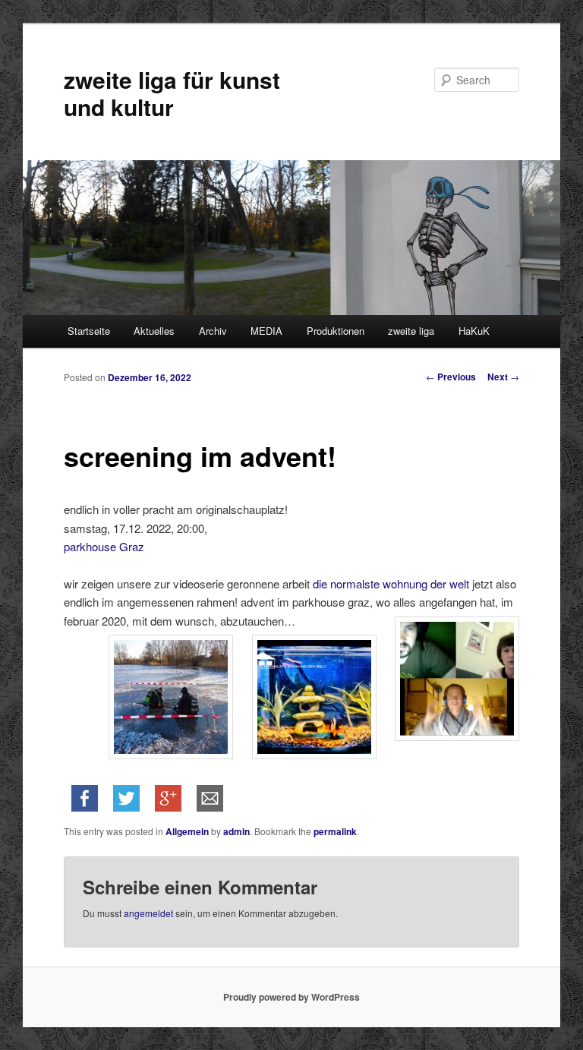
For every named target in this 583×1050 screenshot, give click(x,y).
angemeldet (148, 913)
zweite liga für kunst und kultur (172, 93)
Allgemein (187, 831)
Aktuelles (154, 330)
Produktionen (335, 330)
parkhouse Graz (104, 546)
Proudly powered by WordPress (291, 997)
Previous (451, 376)
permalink (335, 831)
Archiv (213, 330)
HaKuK (474, 330)
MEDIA (266, 330)
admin (236, 831)
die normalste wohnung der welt (392, 583)
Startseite (89, 330)
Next (503, 376)
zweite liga (411, 330)
